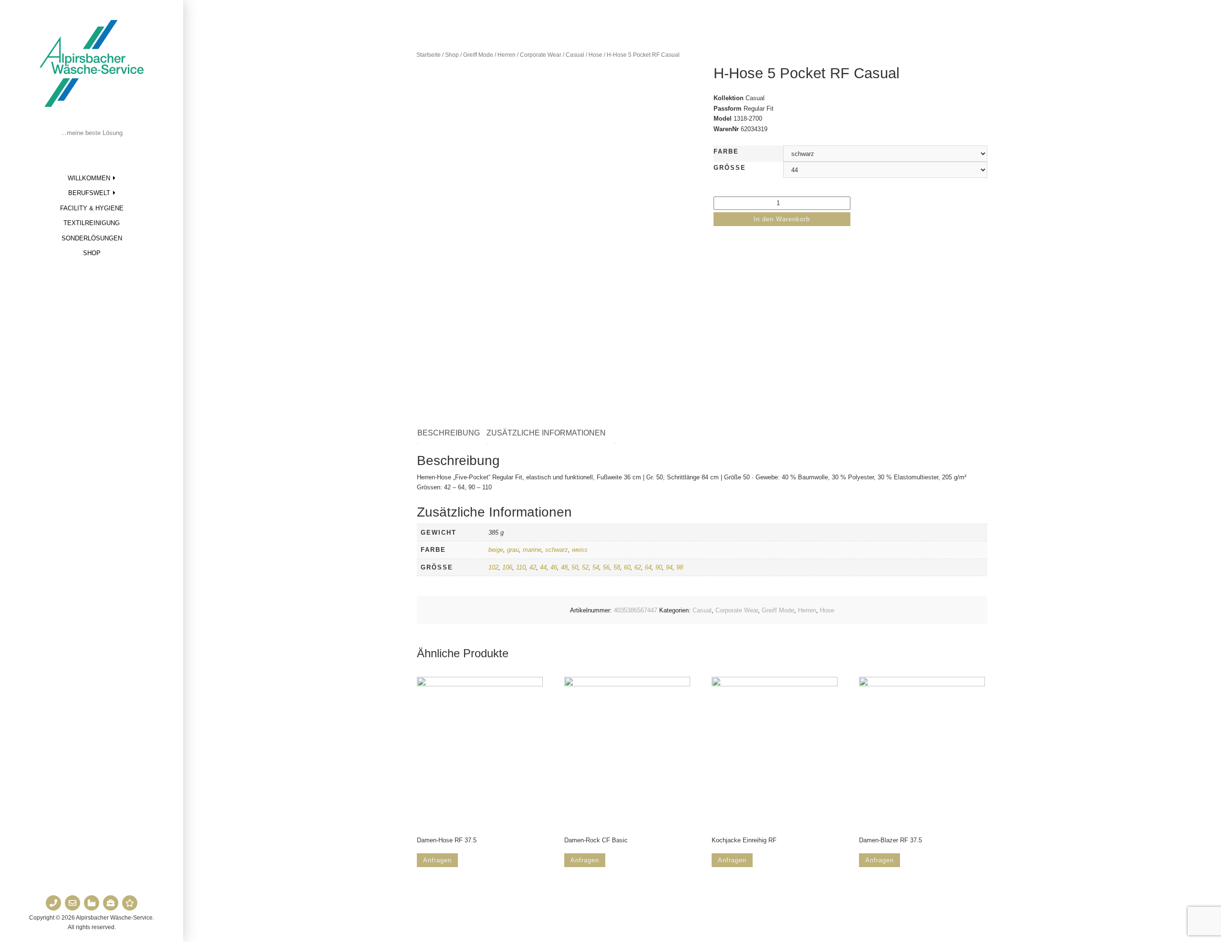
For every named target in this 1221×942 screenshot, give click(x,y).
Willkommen (89, 178)
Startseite (428, 55)
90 (658, 567)
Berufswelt (89, 193)
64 (648, 567)
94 (669, 567)
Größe (730, 167)
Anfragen (437, 860)
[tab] (453, 433)
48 (564, 567)
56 (606, 567)
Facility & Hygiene (92, 208)
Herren (506, 55)
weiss (580, 549)
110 (521, 567)
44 (543, 567)
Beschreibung (448, 433)
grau (513, 549)
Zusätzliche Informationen (546, 433)
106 (507, 567)
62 (637, 567)
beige (495, 549)
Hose (595, 55)
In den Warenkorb (782, 219)
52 (585, 567)
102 (493, 567)
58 (616, 567)
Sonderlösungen (92, 238)
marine (532, 549)
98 (679, 567)
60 (627, 567)
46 (553, 567)
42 (532, 567)
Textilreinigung (91, 223)
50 (574, 567)
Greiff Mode (478, 55)
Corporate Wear (540, 55)
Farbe (726, 151)
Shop (92, 253)
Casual (575, 55)
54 (595, 567)
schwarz (556, 549)
